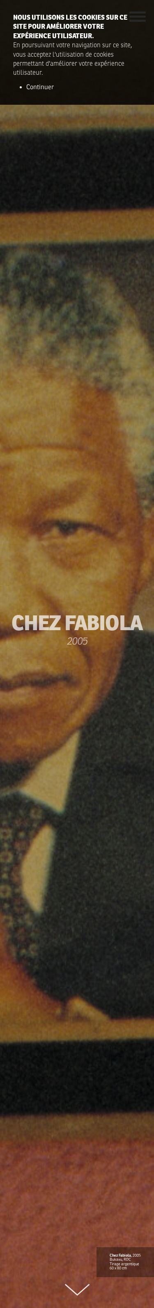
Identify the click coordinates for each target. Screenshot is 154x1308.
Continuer (40, 87)
